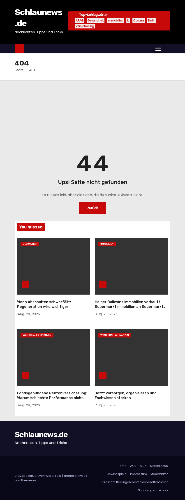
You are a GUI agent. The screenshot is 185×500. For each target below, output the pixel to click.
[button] (167, 48)
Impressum (138, 474)
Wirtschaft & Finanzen (37, 335)
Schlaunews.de (41, 434)
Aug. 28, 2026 (29, 314)
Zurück (92, 208)
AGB (133, 466)
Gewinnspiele (116, 474)
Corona (138, 20)
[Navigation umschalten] (158, 48)
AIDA (143, 466)
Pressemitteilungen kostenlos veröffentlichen (135, 482)
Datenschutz (159, 466)
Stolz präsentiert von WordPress (38, 476)
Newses (81, 476)
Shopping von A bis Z (153, 490)
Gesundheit (96, 20)
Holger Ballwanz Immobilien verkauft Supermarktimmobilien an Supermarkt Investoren (129, 307)
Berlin (151, 20)
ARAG (79, 20)
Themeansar (30, 480)
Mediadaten (159, 474)
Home (122, 466)
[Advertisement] (92, 114)
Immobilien (115, 20)
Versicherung (85, 26)
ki (128, 20)
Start (19, 69)
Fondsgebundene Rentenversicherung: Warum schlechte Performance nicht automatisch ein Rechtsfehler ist (52, 398)
